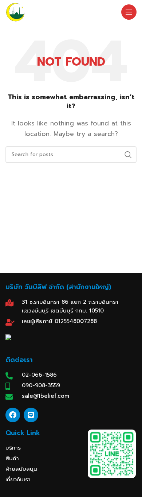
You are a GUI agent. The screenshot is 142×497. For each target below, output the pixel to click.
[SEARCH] (128, 154)
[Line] (31, 415)
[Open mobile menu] (129, 12)
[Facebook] (12, 415)
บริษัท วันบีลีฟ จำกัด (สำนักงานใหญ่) (58, 287)
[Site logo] (15, 11)
